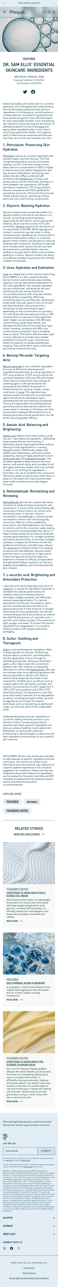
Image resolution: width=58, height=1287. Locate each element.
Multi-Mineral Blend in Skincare (26, 983)
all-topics (32, 801)
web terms (9, 1160)
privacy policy (25, 1160)
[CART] (54, 12)
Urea (5, 274)
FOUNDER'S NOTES (17, 810)
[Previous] (4, 3)
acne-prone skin (11, 459)
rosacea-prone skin (35, 459)
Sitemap (8, 1226)
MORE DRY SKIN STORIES (27, 834)
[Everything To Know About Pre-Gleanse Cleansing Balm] (29, 1032)
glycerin (20, 226)
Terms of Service (29, 1273)
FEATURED (29, 58)
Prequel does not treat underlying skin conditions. (29, 1278)
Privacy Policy (29, 1268)
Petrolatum (9, 156)
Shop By (8, 1217)
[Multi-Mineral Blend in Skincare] (29, 953)
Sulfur (6, 649)
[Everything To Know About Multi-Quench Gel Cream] (29, 863)
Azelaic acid (9, 436)
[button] (44, 12)
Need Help (9, 1234)
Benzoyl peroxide (12, 366)
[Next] (54, 3)
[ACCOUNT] (49, 12)
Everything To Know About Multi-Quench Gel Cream (26, 894)
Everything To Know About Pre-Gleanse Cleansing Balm (25, 1063)
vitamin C (8, 589)
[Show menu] (4, 12)
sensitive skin (38, 669)
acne (41, 126)
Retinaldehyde (11, 502)
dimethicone (26, 179)
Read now (13, 921)
